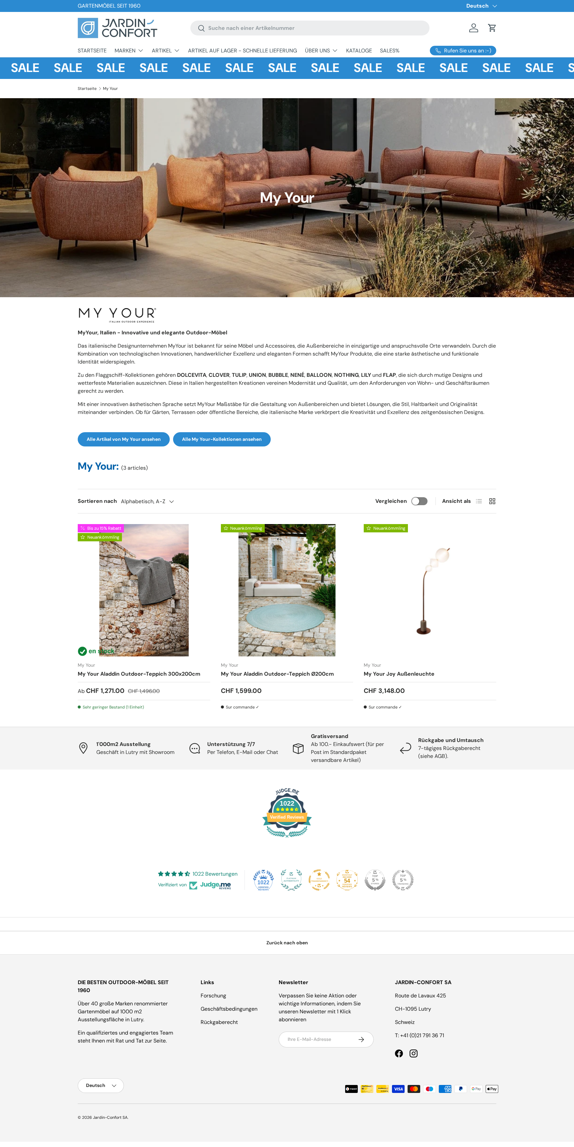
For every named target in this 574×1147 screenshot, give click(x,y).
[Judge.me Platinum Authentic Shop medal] (291, 880)
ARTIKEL (162, 50)
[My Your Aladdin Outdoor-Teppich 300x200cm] (144, 590)
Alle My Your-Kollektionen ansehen (222, 439)
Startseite (87, 89)
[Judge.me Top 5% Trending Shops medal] (403, 880)
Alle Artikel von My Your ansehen (124, 439)
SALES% (390, 50)
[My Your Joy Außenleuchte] (430, 590)
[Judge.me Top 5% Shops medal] (375, 880)
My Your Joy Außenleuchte (399, 673)
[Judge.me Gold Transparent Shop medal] (319, 880)
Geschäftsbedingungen (229, 1008)
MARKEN (125, 50)
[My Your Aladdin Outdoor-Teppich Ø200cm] (287, 590)
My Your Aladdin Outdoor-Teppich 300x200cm (139, 673)
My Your (110, 89)
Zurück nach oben (287, 943)
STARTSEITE (92, 50)
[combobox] (310, 28)
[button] (492, 28)
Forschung (213, 995)
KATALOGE (359, 50)
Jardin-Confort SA (110, 1117)
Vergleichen (391, 501)
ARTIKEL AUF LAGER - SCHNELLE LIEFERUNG (242, 50)
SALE (44, 68)
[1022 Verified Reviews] (287, 838)
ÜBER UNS (317, 50)
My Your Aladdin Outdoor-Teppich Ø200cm (277, 673)
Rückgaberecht (219, 1022)
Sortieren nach (97, 501)
